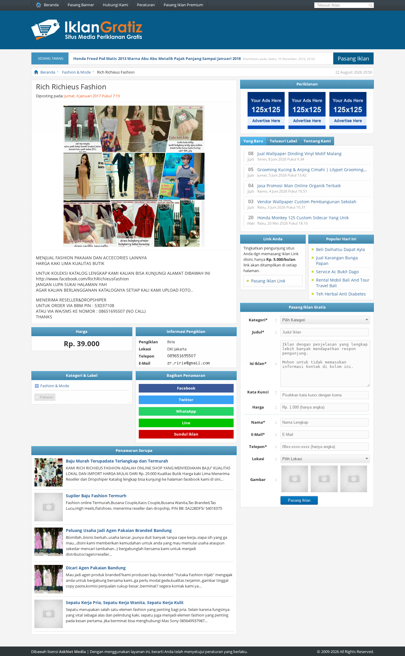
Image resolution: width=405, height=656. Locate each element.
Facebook (186, 388)
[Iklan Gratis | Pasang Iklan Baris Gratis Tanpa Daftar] (86, 39)
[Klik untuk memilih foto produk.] (294, 479)
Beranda (51, 4)
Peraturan (146, 4)
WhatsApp (186, 411)
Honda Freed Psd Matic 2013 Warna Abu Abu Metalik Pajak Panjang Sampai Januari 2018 (157, 58)
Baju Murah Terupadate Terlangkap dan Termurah (117, 461)
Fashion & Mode (54, 385)
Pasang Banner (81, 4)
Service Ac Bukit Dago (337, 271)
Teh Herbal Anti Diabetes (341, 294)
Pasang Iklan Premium (183, 4)
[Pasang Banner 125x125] (266, 127)
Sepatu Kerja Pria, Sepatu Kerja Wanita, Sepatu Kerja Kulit (125, 602)
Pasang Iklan (353, 58)
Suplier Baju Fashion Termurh (96, 495)
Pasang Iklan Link (268, 281)
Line (186, 422)
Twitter (186, 399)
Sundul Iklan (186, 433)
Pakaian (46, 397)
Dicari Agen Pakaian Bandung (96, 568)
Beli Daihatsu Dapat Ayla (340, 249)
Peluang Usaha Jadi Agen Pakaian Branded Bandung (119, 530)
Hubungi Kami (115, 4)
